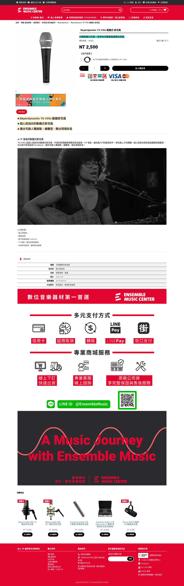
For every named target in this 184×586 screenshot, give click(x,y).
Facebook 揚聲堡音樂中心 (150, 560)
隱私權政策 (52, 557)
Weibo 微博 (145, 571)
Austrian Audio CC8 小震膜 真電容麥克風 (79, 523)
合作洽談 (51, 559)
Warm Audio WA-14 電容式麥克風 (27, 523)
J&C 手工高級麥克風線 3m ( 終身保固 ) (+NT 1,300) (109, 59)
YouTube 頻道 (146, 567)
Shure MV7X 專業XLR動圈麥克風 (131, 523)
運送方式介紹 (85, 563)
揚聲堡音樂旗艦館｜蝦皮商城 (151, 574)
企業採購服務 (52, 562)
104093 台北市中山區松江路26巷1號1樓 (91, 558)
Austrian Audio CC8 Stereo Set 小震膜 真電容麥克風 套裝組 (105, 524)
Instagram (145, 563)
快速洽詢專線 (85, 554)
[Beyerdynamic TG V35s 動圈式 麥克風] (46, 58)
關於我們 (51, 554)
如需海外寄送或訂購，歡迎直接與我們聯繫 (91, 567)
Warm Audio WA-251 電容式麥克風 (53, 523)
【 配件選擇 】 (86, 53)
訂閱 (130, 559)
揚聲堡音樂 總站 (155, 555)
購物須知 (51, 564)
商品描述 (21, 112)
